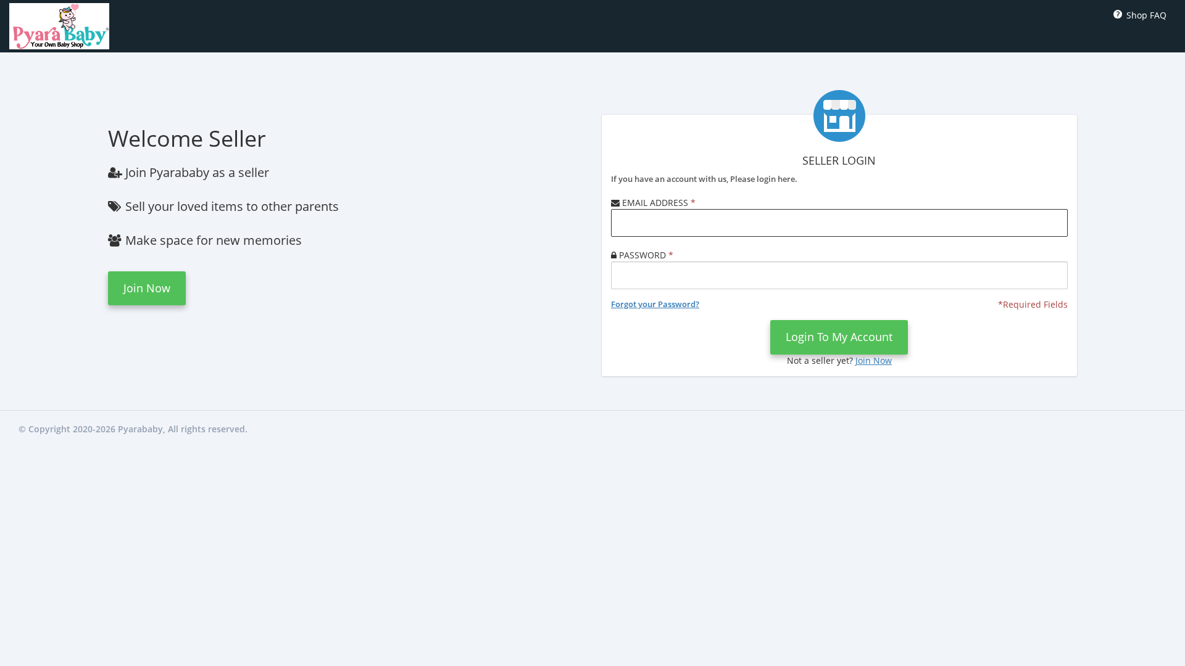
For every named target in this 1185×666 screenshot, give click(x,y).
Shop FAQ (1143, 15)
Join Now (146, 288)
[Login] (59, 25)
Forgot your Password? (655, 304)
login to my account (839, 336)
